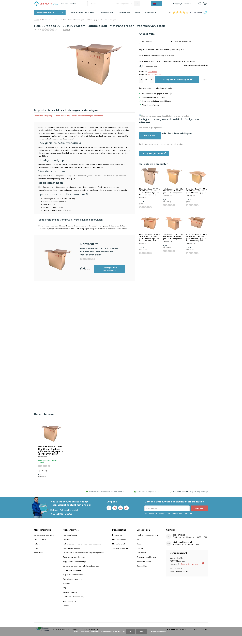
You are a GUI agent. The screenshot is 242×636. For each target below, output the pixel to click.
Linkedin (120, 507)
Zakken (140, 548)
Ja (130, 631)
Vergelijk (44, 471)
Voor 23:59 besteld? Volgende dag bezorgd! (190, 492)
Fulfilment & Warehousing (73, 597)
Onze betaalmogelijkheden (74, 557)
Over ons (64, 4)
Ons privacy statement (72, 579)
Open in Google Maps (190, 564)
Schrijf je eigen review (153, 153)
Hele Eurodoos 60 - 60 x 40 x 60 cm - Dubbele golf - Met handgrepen (196, 191)
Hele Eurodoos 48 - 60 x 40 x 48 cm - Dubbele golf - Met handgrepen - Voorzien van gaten (149, 238)
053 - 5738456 (179, 535)
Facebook (109, 507)
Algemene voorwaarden (73, 575)
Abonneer (199, 508)
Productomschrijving (43, 115)
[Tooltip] (171, 93)
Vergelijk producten (120, 548)
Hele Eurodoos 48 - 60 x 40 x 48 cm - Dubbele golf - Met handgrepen (173, 237)
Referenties (124, 12)
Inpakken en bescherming (147, 535)
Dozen (139, 544)
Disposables (142, 566)
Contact (73, 4)
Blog (137, 12)
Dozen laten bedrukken (72, 570)
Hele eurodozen (154, 74)
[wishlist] (199, 4)
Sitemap (66, 583)
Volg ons (112, 501)
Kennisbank (150, 12)
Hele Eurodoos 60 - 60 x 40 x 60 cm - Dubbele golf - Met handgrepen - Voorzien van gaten (50, 450)
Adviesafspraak (69, 601)
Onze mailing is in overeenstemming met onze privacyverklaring (168, 513)
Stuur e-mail (150, 136)
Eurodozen (152, 71)
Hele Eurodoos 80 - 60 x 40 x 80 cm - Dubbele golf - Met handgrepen (173, 191)
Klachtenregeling (70, 592)
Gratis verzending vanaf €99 (148, 492)
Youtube (126, 507)
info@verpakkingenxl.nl (182, 542)
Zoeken (137, 3)
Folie (139, 539)
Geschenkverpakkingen (146, 557)
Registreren (117, 535)
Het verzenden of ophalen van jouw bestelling (82, 544)
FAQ (64, 588)
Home (36, 20)
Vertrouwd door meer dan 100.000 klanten (106, 492)
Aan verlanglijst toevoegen (204, 79)
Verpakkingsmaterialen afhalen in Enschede (81, 566)
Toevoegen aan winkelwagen (109, 268)
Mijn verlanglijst (118, 544)
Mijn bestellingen (119, 539)
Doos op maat (106, 12)
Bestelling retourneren (72, 548)
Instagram (114, 507)
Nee (141, 631)
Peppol (66, 605)
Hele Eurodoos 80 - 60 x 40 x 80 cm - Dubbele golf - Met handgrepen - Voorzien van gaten (149, 192)
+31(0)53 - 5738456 (64, 514)
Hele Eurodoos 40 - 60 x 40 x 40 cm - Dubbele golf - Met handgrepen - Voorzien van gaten (196, 238)
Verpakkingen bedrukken (82, 12)
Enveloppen (141, 553)
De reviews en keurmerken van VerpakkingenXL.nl (83, 553)
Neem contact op (70, 535)
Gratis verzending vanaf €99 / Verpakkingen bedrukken (79, 115)
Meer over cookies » (158, 631)
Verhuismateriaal (144, 561)
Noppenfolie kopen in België (74, 561)
